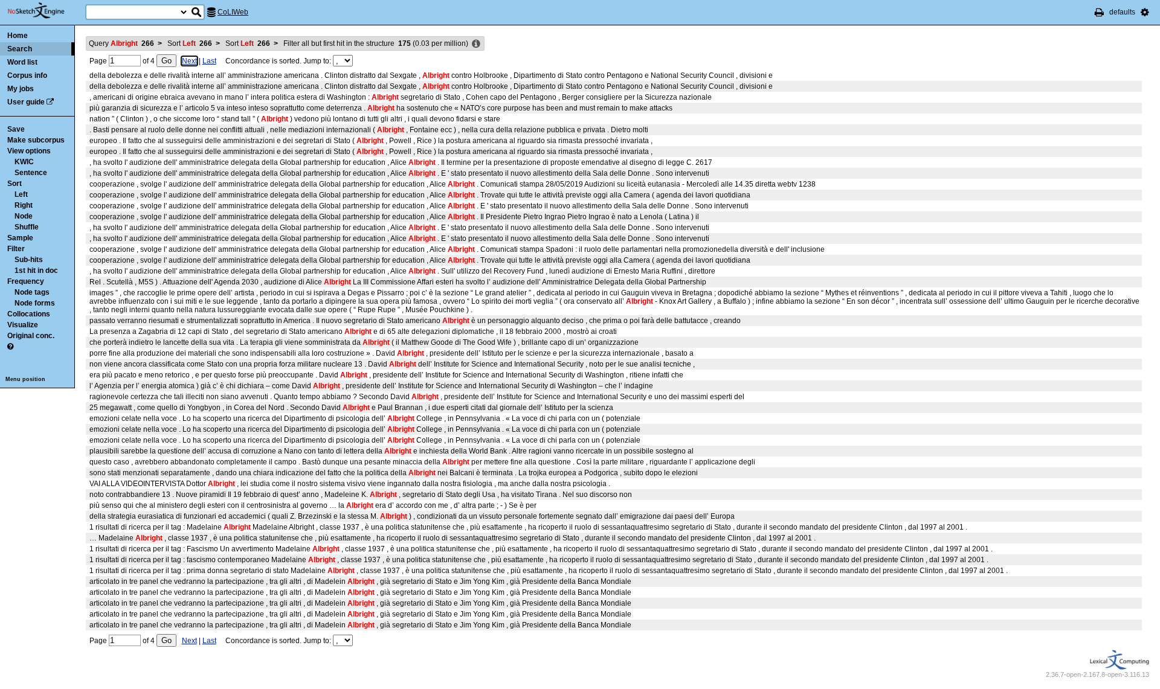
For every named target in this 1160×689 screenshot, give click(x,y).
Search (19, 49)
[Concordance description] (476, 44)
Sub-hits (28, 259)
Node (23, 216)
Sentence (30, 172)
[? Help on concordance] (10, 346)
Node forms (34, 303)
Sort (14, 183)
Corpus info (27, 75)
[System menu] (1145, 12)
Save (16, 129)
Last (209, 61)
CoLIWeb (233, 12)
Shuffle (26, 227)
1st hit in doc (36, 270)
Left (21, 194)
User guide (26, 102)
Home (17, 35)
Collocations (28, 314)
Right (23, 205)
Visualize (22, 325)
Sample (20, 238)
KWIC (24, 162)
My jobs (20, 89)
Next (189, 61)
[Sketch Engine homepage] (45, 10)
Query (121, 43)
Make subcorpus (36, 140)
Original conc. (30, 336)
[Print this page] (1099, 12)
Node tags (32, 292)
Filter (16, 249)
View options (29, 151)
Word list (22, 62)
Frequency (25, 281)
